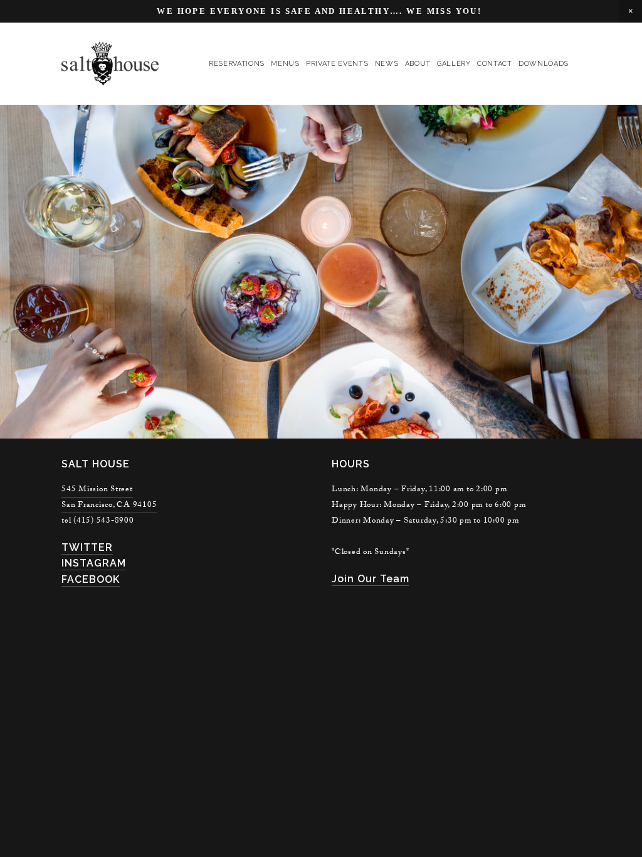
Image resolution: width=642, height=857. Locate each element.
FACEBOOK (90, 579)
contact (494, 64)
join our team (370, 579)
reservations (237, 64)
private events (337, 64)
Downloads (543, 64)
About (418, 64)
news (387, 64)
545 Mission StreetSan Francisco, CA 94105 (109, 498)
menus (285, 64)
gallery (454, 64)
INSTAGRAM (93, 563)
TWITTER (87, 547)
